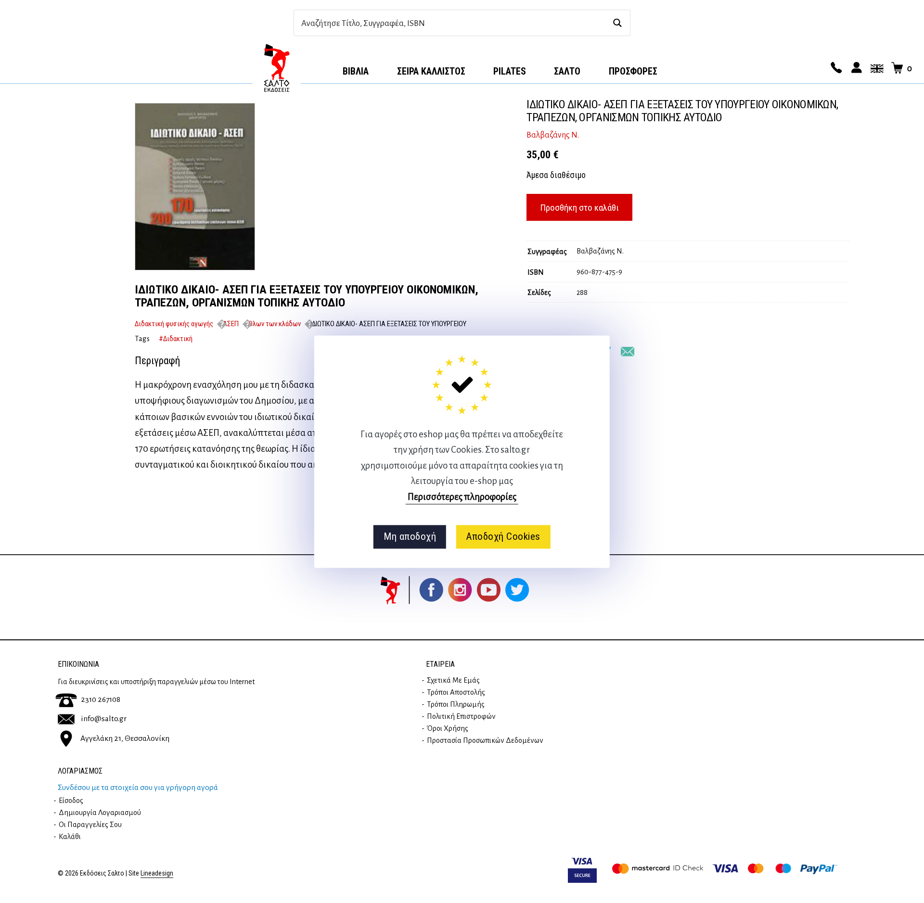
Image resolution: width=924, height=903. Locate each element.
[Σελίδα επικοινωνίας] (835, 68)
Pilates (509, 71)
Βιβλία (356, 71)
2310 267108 (100, 699)
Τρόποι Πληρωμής (456, 704)
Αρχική (277, 68)
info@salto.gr (104, 718)
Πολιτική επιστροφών (461, 716)
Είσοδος (71, 800)
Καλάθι (70, 836)
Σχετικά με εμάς (453, 680)
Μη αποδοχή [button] (410, 537)
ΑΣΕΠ (231, 323)
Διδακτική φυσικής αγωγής (174, 323)
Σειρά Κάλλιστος (431, 71)
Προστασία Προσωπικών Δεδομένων (485, 740)
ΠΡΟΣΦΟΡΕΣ (633, 71)
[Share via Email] (627, 352)
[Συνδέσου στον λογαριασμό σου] (855, 68)
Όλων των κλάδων (274, 323)
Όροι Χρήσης (447, 728)
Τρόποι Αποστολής (456, 692)
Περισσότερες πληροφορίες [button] (462, 497)
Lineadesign (157, 873)
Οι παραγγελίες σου (90, 824)
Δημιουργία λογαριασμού (100, 812)
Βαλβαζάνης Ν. (552, 135)
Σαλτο (567, 71)
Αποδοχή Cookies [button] (503, 537)
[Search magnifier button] (617, 23)
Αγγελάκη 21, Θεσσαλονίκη (124, 738)
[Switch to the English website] (875, 68)
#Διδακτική (175, 338)
